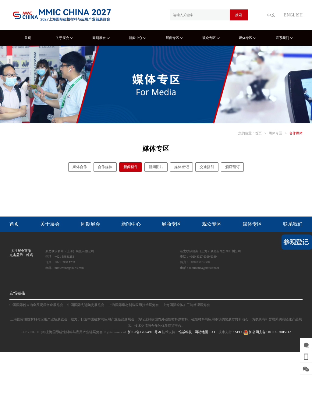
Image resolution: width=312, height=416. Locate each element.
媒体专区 (245, 38)
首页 (27, 38)
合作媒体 (296, 133)
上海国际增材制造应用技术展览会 (133, 305)
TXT (212, 332)
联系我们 (282, 38)
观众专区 (209, 38)
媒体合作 (80, 167)
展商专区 (172, 38)
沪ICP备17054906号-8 (144, 332)
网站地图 (201, 332)
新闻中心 (135, 38)
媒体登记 (181, 167)
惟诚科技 (185, 332)
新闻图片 (156, 167)
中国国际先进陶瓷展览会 (85, 305)
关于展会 (62, 38)
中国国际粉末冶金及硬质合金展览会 (36, 305)
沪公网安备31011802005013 (269, 332)
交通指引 (207, 167)
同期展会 (99, 38)
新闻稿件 (130, 167)
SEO (238, 332)
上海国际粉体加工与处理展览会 (186, 305)
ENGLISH (293, 14)
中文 (271, 14)
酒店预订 (232, 167)
